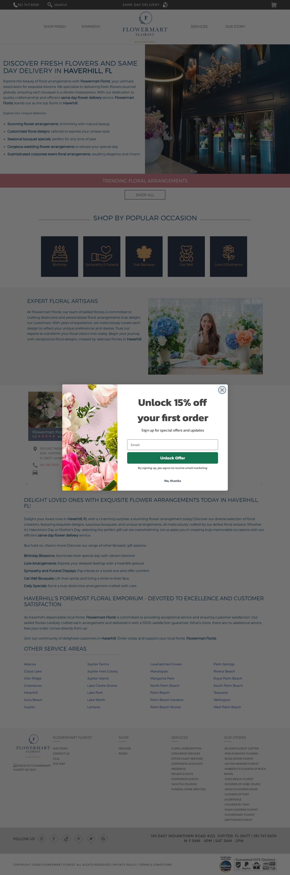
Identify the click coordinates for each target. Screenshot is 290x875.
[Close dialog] (222, 390)
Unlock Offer (172, 458)
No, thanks (172, 480)
